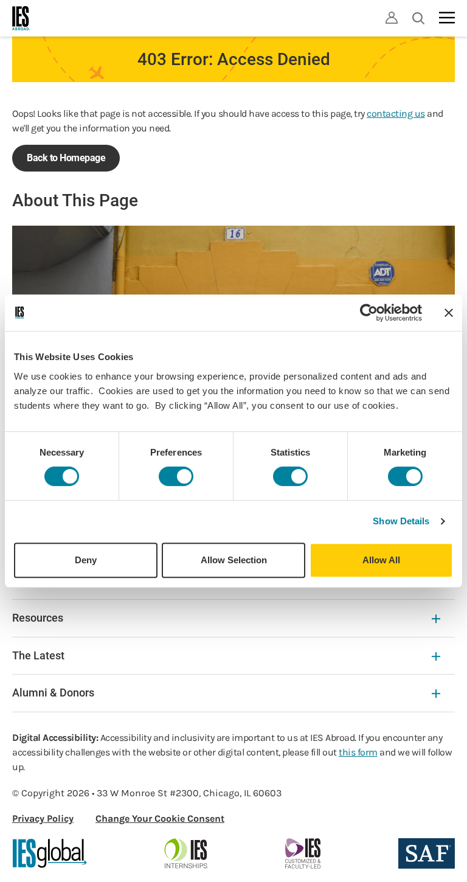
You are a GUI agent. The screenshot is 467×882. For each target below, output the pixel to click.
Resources (37, 617)
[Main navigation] (447, 18)
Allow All (381, 560)
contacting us (396, 113)
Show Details (401, 521)
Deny (86, 560)
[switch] (176, 476)
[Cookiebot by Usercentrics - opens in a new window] (369, 313)
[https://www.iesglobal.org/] (50, 853)
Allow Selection (234, 560)
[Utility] (392, 18)
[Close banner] (449, 312)
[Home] (21, 18)
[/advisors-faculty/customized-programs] (303, 853)
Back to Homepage (66, 158)
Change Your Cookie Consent (159, 818)
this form (358, 752)
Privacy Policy (43, 818)
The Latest (38, 655)
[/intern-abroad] (186, 853)
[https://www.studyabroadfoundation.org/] (426, 853)
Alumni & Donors (53, 692)
